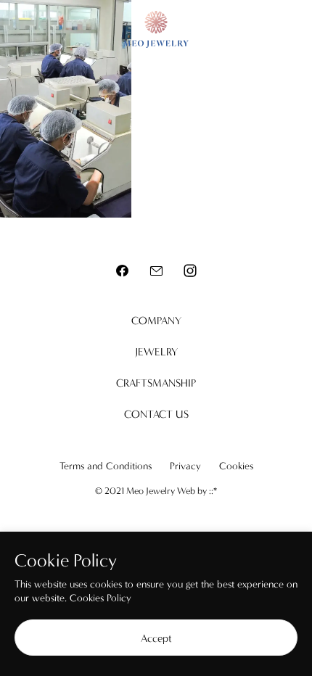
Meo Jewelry (156, 29)
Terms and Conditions (105, 466)
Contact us (156, 414)
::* (213, 490)
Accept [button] (156, 638)
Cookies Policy (100, 598)
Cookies (236, 466)
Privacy (185, 466)
